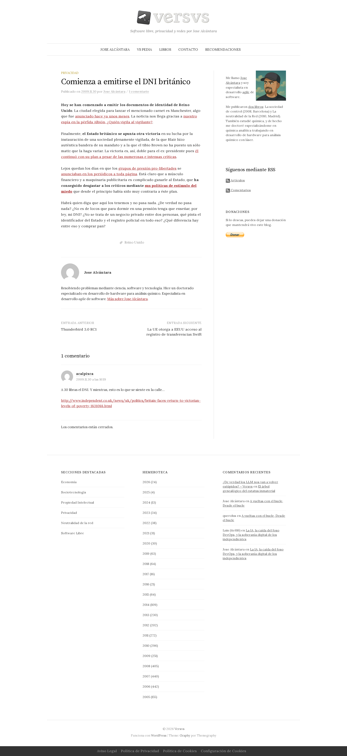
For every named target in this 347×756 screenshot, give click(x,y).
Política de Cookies (180, 751)
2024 (146, 502)
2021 (146, 533)
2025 (146, 492)
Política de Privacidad (140, 751)
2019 (146, 554)
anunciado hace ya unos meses (102, 116)
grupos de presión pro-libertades (147, 168)
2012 (146, 625)
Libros (165, 49)
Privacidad (70, 73)
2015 (146, 594)
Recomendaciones (223, 49)
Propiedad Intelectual (77, 502)
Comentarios (240, 190)
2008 (146, 666)
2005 (146, 697)
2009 (146, 656)
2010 (146, 646)
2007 (146, 676)
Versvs (180, 729)
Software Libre (72, 533)
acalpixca (84, 373)
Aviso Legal (107, 751)
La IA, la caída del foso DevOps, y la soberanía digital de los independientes (251, 534)
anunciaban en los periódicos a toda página (99, 174)
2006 (146, 686)
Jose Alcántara (115, 49)
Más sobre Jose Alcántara (127, 299)
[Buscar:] (296, 49)
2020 (146, 543)
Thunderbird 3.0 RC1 (79, 329)
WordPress (158, 735)
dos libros (255, 107)
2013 (146, 615)
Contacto (188, 49)
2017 (146, 574)
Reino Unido (134, 242)
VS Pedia (144, 49)
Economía (69, 482)
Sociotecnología (73, 492)
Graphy (185, 735)
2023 (146, 513)
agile (245, 92)
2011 (145, 635)
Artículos (237, 180)
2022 (146, 523)
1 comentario (139, 91)
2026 (146, 482)
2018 (146, 564)
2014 (146, 605)
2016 (146, 584)
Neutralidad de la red (77, 523)
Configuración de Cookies (223, 751)
